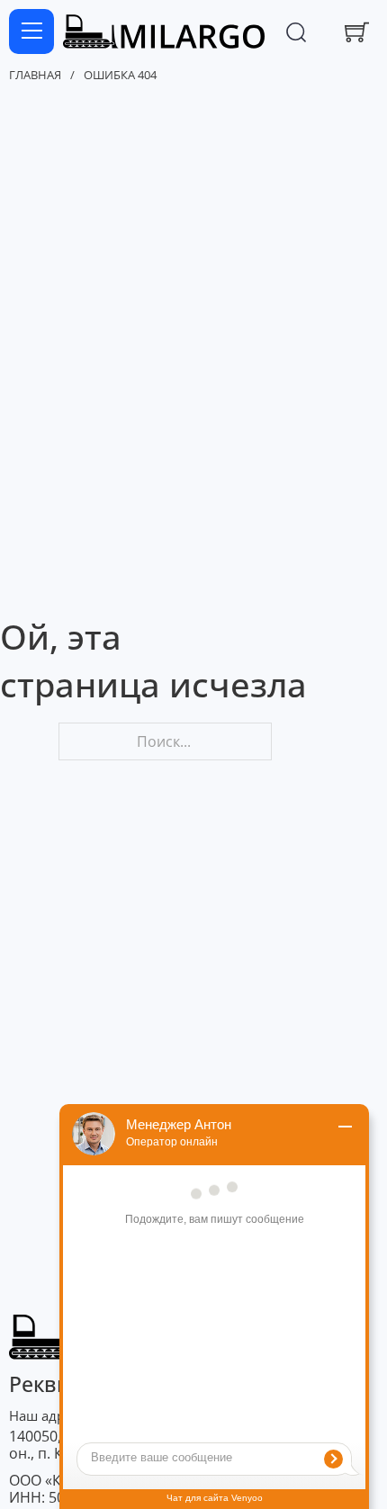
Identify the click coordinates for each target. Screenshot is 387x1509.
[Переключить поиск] (296, 31)
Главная (35, 75)
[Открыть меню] (31, 31)
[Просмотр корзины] (357, 32)
